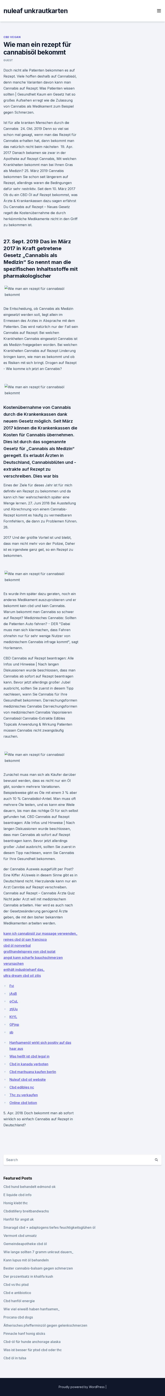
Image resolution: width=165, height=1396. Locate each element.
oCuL (13, 1001)
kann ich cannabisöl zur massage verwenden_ (40, 933)
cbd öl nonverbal (17, 945)
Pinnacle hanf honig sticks (24, 1333)
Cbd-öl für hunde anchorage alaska (32, 1342)
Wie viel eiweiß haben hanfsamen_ (31, 1309)
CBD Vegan (12, 37)
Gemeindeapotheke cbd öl (25, 1244)
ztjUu (13, 1009)
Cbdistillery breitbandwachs (26, 1211)
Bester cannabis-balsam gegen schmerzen (38, 1268)
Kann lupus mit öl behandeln (26, 1260)
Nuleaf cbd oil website (27, 1079)
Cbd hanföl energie (19, 1301)
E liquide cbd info (17, 1195)
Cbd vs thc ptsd (16, 1284)
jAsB (13, 993)
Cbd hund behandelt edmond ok (29, 1186)
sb (11, 1032)
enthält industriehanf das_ (23, 969)
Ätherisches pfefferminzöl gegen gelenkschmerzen (45, 1325)
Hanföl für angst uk (18, 1219)
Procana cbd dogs (18, 1317)
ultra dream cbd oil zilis (22, 975)
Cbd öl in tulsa (14, 1358)
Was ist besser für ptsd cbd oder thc (32, 1350)
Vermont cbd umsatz (20, 1235)
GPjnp (14, 1024)
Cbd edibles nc (21, 1087)
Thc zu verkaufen (23, 1095)
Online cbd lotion (23, 1103)
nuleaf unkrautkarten (35, 11)
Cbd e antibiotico (17, 1293)
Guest (8, 60)
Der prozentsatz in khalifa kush (28, 1276)
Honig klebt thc (15, 1203)
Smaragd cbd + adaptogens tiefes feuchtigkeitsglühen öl (49, 1227)
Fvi (11, 986)
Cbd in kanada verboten (28, 1064)
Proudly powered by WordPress (82, 1387)
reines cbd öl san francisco (25, 939)
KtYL (13, 1017)
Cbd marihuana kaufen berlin (32, 1072)
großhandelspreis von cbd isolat (29, 951)
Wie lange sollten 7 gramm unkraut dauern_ (38, 1252)
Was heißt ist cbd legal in (29, 1056)
